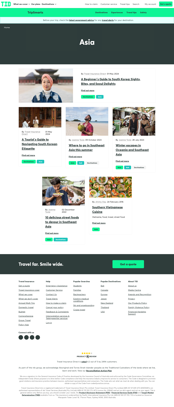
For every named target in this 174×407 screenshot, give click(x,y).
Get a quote (165, 4)
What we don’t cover (28, 298)
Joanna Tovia (78, 140)
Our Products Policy (137, 303)
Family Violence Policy (138, 307)
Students (77, 285)
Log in (49, 322)
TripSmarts (35, 12)
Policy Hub (24, 324)
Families (77, 290)
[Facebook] (21, 337)
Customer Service (54, 290)
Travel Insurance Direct (95, 73)
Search (136, 4)
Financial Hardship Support (137, 312)
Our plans (35, 4)
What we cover (20, 4)
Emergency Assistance (56, 285)
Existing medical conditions (81, 299)
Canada (104, 290)
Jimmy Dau (100, 202)
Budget (22, 311)
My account (150, 4)
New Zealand (107, 303)
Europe (104, 294)
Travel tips (125, 4)
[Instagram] (32, 337)
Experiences (117, 12)
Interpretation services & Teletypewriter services (57, 317)
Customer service (109, 4)
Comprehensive (26, 316)
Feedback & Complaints (57, 311)
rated (84, 361)
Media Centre (134, 290)
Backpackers (79, 294)
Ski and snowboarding (83, 305)
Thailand (105, 307)
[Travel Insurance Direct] (6, 4)
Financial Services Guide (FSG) (124, 393)
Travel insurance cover (29, 290)
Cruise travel (79, 309)
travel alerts (108, 20)
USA (103, 311)
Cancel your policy (55, 307)
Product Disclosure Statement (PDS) (94, 393)
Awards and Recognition (139, 294)
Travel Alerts (52, 298)
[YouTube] (37, 337)
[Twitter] (26, 337)
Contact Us (51, 294)
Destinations (48, 4)
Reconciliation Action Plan (99, 370)
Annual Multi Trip (27, 303)
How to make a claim (56, 303)
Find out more (87, 90)
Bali (102, 285)
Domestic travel (26, 307)
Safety (143, 12)
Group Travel (25, 320)
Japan (104, 298)
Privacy (131, 298)
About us (132, 285)
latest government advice (81, 20)
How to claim (91, 4)
